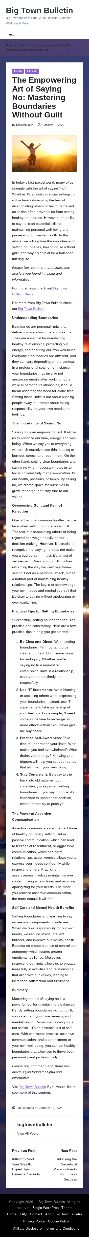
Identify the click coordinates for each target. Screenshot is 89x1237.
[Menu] (11, 35)
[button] (27, 1133)
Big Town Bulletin (39, 10)
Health (18, 71)
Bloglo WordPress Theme (52, 1208)
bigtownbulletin (34, 1124)
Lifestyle (32, 71)
